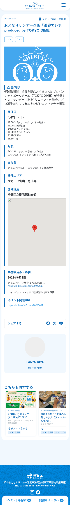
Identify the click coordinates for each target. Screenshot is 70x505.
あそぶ (19, 39)
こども (8, 39)
